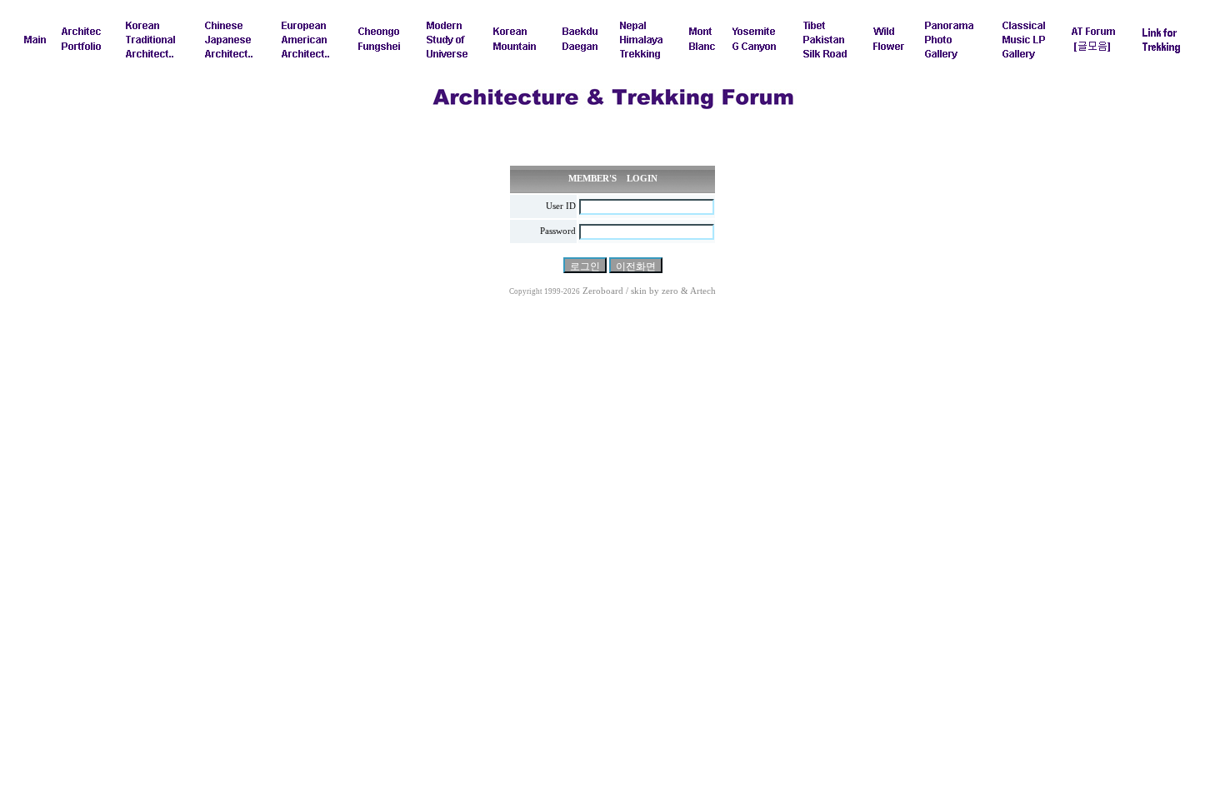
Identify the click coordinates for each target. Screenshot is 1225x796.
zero (670, 291)
